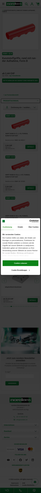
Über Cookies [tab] (33, 227)
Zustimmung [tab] (7, 227)
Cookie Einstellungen (19, 270)
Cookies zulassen (20, 263)
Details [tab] (20, 227)
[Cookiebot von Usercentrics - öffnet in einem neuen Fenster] (29, 221)
